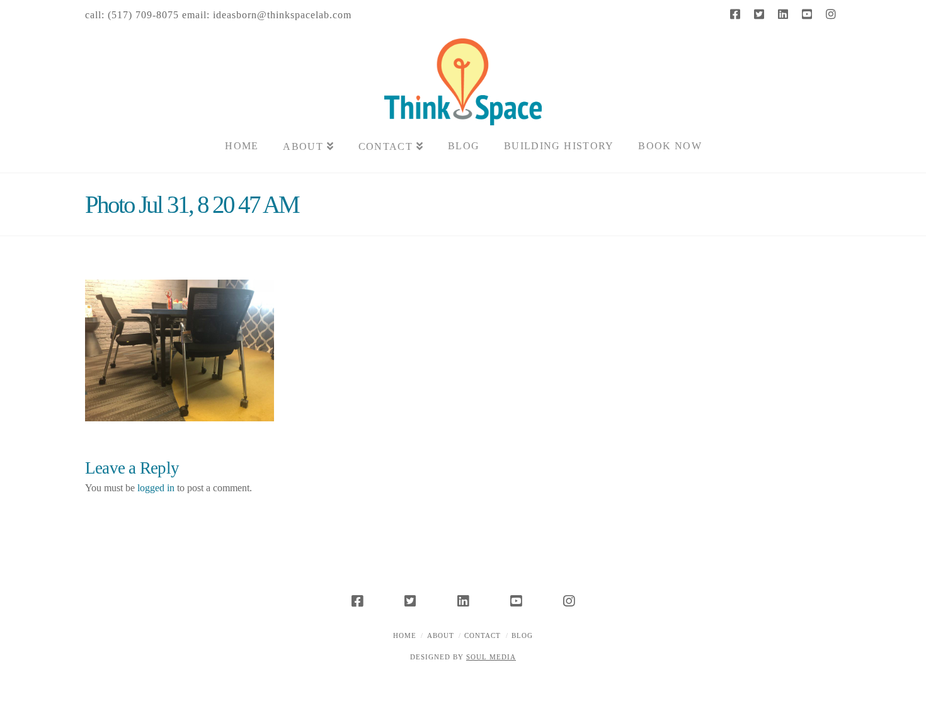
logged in (155, 487)
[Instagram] (831, 14)
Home (404, 635)
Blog (522, 635)
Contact (482, 635)
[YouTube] (807, 14)
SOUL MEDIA (491, 657)
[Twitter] (759, 14)
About (440, 635)
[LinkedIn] (783, 14)
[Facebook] (735, 14)
